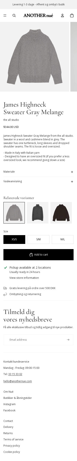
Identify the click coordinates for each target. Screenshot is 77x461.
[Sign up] (68, 339)
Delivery (8, 427)
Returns (8, 433)
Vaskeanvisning (12, 181)
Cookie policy (11, 452)
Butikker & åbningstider (17, 398)
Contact (8, 421)
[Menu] (5, 15)
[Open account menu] (62, 15)
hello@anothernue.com (17, 381)
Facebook (9, 410)
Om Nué (8, 392)
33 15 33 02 (15, 374)
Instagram (9, 404)
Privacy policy (11, 445)
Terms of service (13, 439)
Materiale (9, 171)
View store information (24, 278)
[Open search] (14, 15)
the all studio (11, 120)
